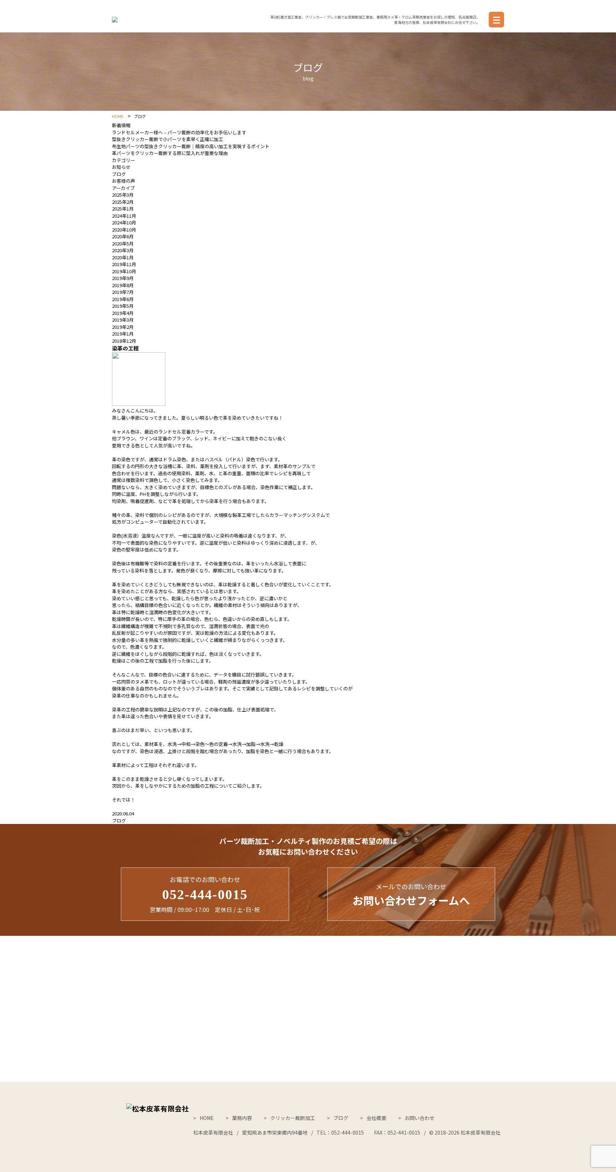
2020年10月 (124, 229)
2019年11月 (124, 264)
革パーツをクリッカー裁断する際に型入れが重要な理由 (170, 153)
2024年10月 (124, 222)
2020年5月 (123, 243)
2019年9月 (123, 278)
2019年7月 (123, 292)
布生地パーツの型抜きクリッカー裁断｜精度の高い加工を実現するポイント (191, 146)
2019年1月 (123, 333)
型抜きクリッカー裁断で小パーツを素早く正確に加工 (167, 139)
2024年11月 (124, 215)
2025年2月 (123, 201)
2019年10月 (124, 271)
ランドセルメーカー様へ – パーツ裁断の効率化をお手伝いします (179, 132)
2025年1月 (123, 208)
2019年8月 (123, 285)
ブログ (119, 174)
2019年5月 (123, 305)
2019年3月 (123, 319)
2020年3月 (123, 250)
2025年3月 (123, 194)
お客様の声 (123, 180)
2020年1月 (123, 257)
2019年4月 (123, 313)
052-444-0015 (205, 894)
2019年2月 (123, 326)
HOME (117, 116)
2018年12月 (124, 340)
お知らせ (121, 167)
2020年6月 (123, 236)
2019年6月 (123, 299)
